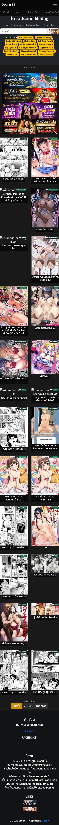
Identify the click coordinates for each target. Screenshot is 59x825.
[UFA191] (29, 95)
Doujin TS (8, 4)
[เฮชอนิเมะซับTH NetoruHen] (29, 809)
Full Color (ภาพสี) (45, 41)
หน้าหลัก (6, 12)
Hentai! (29, 731)
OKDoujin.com (45, 787)
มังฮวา (18, 12)
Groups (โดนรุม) (46, 44)
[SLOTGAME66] (29, 126)
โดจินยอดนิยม (32, 12)
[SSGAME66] (29, 110)
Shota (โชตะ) (11, 44)
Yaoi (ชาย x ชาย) (25, 37)
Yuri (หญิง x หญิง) (28, 54)
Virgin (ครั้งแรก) (46, 47)
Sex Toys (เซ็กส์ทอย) (27, 47)
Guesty (46, 820)
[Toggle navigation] (54, 4)
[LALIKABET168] (29, 80)
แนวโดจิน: (11, 37)
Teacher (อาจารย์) (46, 51)
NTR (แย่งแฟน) (46, 54)
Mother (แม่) (29, 41)
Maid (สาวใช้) (12, 54)
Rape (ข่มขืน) (10, 47)
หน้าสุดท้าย (40, 706)
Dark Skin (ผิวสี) (10, 51)
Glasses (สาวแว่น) (28, 51)
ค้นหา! (54, 31)
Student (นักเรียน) (13, 41)
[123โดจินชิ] (29, 802)
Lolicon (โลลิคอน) (43, 37)
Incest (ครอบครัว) (28, 44)
